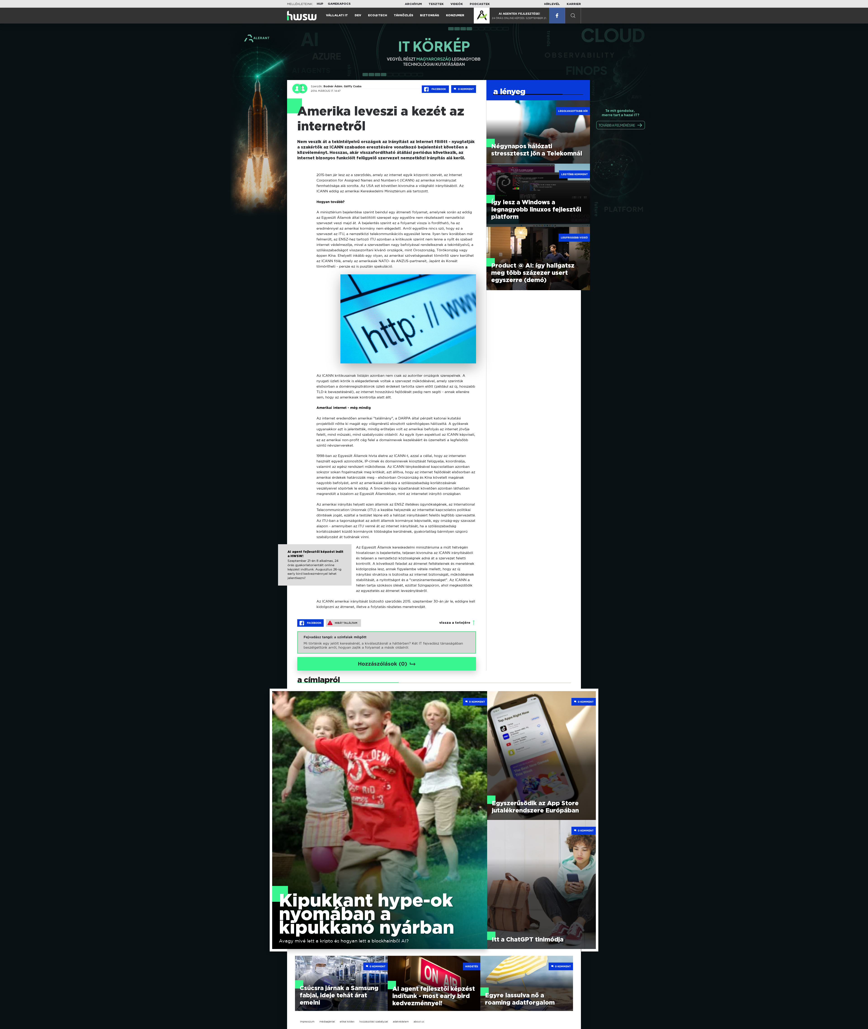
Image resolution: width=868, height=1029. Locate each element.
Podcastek (480, 4)
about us (419, 1021)
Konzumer (455, 15)
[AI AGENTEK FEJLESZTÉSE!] (482, 16)
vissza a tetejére (454, 622)
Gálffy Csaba (352, 86)
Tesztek (436, 4)
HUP (320, 3)
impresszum (307, 1021)
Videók (457, 4)
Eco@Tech (377, 15)
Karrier (574, 4)
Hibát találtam (346, 622)
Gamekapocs (339, 3)
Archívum (413, 4)
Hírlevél (552, 4)
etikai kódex (347, 1021)
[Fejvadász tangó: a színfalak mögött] (386, 642)
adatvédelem (401, 1021)
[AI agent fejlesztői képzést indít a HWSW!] (314, 569)
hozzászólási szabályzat (373, 1021)
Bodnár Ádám (332, 86)
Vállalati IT (337, 15)
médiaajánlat (327, 1021)
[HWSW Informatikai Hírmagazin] (301, 15)
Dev (358, 15)
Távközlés (403, 15)
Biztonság (429, 15)
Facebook (439, 89)
